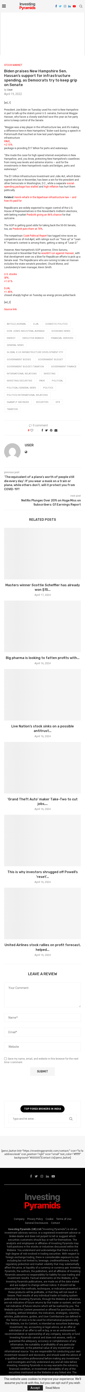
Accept (35, 1388)
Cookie (49, 1219)
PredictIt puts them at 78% (27, 228)
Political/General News (21, 387)
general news (15, 345)
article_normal (16, 324)
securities (42, 402)
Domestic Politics (56, 324)
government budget (50, 359)
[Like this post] (34, 430)
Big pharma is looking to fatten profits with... (42, 658)
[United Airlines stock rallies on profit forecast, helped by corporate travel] (42, 913)
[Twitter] (60, 6)
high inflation (51, 186)
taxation (12, 409)
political (57, 380)
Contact (55, 1223)
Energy (11, 338)
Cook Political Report (35, 235)
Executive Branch (33, 338)
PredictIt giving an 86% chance (44, 214)
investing (49, 373)
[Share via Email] (55, 430)
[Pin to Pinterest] (51, 430)
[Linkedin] (69, 6)
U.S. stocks (10, 274)
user (10, 89)
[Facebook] (56, 6)
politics (48, 387)
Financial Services (62, 338)
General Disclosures (36, 1223)
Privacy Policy (35, 1219)
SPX (57, 402)
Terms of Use (63, 1219)
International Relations (22, 373)
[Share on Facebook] (42, 430)
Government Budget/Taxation (25, 366)
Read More (53, 1387)
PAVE (42, 380)
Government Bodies (19, 359)
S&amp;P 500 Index (18, 402)
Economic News (61, 331)
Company (19, 1219)
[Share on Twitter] (46, 430)
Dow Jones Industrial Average (26, 331)
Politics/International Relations (27, 395)
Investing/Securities (19, 380)
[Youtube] (74, 6)
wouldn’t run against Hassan (57, 253)
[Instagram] (65, 6)
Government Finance (63, 366)
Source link (10, 309)
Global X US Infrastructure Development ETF (35, 352)
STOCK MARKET (13, 65)
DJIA (35, 324)
